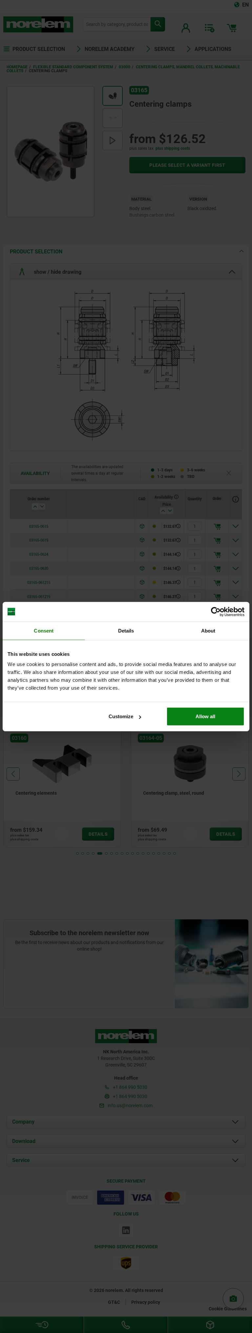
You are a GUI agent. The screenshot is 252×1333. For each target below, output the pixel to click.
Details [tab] (126, 630)
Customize (121, 716)
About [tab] (208, 630)
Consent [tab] (43, 630)
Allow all (205, 716)
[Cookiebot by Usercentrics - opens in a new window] (215, 611)
